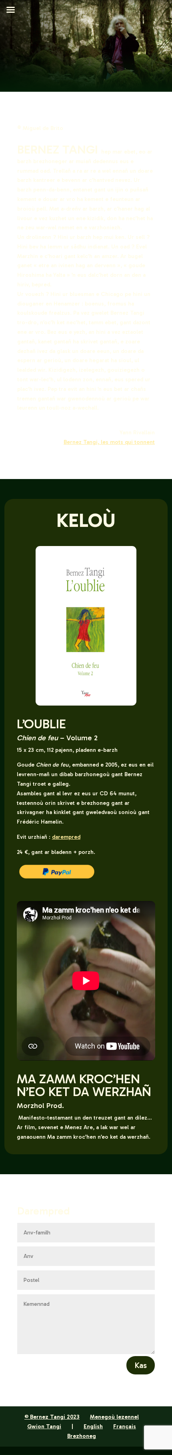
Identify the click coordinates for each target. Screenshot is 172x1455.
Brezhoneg (81, 1436)
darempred (66, 837)
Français (124, 1426)
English (93, 1426)
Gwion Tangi (44, 1426)
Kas (140, 1365)
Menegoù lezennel (114, 1417)
